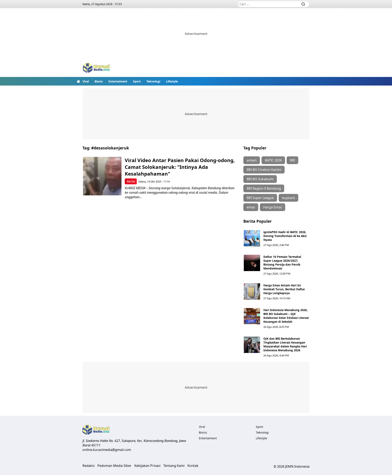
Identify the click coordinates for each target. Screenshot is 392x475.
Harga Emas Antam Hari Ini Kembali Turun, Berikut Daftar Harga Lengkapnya (284, 289)
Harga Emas (272, 207)
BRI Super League (260, 198)
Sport (137, 81)
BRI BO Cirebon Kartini (264, 169)
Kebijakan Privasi (147, 465)
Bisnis (99, 81)
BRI (292, 160)
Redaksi (88, 465)
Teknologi (153, 81)
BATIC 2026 (273, 160)
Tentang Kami (174, 465)
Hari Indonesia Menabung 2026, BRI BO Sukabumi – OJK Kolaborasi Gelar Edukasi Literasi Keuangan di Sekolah (286, 316)
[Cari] (303, 4)
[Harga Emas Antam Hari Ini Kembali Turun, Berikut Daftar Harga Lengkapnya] (252, 291)
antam (252, 160)
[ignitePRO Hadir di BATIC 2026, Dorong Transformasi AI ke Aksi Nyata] (252, 238)
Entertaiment (117, 81)
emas (251, 207)
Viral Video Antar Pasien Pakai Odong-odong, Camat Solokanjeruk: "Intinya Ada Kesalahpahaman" (180, 167)
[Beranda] (78, 81)
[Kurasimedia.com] (96, 68)
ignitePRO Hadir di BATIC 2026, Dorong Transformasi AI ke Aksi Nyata (285, 236)
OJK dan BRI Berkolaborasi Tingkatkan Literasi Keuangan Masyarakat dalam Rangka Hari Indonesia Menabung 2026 (285, 344)
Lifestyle (172, 81)
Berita (131, 181)
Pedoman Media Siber (114, 465)
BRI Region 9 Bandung (264, 188)
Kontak (192, 465)
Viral (85, 81)
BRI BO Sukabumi (260, 179)
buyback (288, 198)
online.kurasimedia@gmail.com (106, 449)
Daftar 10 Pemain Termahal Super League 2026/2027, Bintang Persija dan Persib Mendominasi (282, 262)
